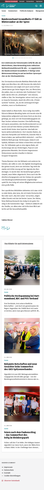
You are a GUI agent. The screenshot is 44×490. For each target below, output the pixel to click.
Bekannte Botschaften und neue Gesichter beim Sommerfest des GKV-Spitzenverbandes (21, 320)
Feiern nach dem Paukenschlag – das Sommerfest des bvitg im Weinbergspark (19, 388)
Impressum (39, 1)
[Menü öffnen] (40, 5)
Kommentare (12, 11)
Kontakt (21, 1)
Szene (4, 11)
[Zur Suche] (36, 5)
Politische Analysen (26, 11)
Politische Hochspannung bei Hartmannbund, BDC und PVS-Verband (21, 252)
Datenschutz (30, 1)
